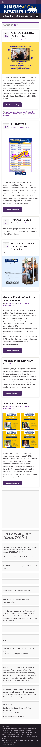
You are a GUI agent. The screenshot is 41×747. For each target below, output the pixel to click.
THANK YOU (18, 124)
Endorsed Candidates (15, 403)
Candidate (20, 303)
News (27, 39)
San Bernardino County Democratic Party (17, 16)
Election (26, 303)
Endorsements (11, 112)
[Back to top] (36, 742)
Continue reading (12, 105)
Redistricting (26, 364)
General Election (22, 112)
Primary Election (17, 114)
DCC (19, 252)
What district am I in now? (18, 360)
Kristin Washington (18, 39)
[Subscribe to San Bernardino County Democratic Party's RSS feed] (3, 1)
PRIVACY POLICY (21, 219)
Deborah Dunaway (10, 303)
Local (22, 252)
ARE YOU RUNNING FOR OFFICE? (22, 34)
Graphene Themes (16, 744)
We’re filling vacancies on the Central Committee (23, 246)
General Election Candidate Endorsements (19, 299)
